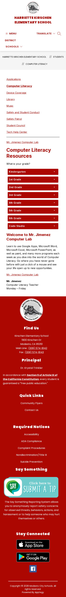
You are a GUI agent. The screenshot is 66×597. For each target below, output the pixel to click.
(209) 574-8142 (37, 348)
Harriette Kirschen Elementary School (24, 56)
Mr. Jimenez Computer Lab (22, 142)
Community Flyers (32, 403)
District (10, 40)
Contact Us (31, 410)
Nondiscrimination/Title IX (31, 455)
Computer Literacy (36, 64)
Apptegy (39, 592)
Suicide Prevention (31, 461)
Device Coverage (16, 92)
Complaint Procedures (31, 448)
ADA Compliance (31, 441)
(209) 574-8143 (34, 352)
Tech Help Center (16, 132)
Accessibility (31, 434)
